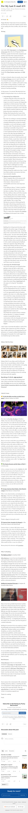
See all (4, 784)
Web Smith (13, 50)
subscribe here (4, 689)
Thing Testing (10, 72)
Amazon (24, 211)
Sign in (25, 2)
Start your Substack (10, 806)
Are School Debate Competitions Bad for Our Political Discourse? (13, 385)
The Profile (18, 665)
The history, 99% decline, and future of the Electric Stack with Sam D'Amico (10, 757)
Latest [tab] (6, 751)
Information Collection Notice (15, 717)
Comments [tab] (4, 734)
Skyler (7, 383)
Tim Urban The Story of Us (8, 575)
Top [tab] (2, 751)
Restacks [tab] (10, 734)
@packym (21, 689)
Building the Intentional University (9, 583)
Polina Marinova (5, 663)
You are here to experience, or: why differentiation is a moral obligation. (9, 767)
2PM (24, 72)
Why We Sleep (14, 419)
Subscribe (20, 2)
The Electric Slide (6, 754)
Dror (7, 519)
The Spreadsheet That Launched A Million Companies (9, 777)
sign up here (18, 377)
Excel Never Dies (6, 774)
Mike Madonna (5, 558)
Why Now (3, 496)
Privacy (15, 802)
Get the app (20, 806)
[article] (14, 758)
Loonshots (20, 545)
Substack (7, 810)
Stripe (7, 213)
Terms (19, 802)
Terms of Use (20, 716)
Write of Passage (7, 79)
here (7, 613)
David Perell (19, 281)
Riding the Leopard (6, 764)
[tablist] (7, 734)
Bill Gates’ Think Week (17, 668)
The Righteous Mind (6, 555)
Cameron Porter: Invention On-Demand (12, 522)
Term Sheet (10, 665)
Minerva (3, 617)
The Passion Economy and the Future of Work (14, 464)
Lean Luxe (17, 72)
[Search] (25, 751)
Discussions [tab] (11, 751)
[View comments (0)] (7, 16)
